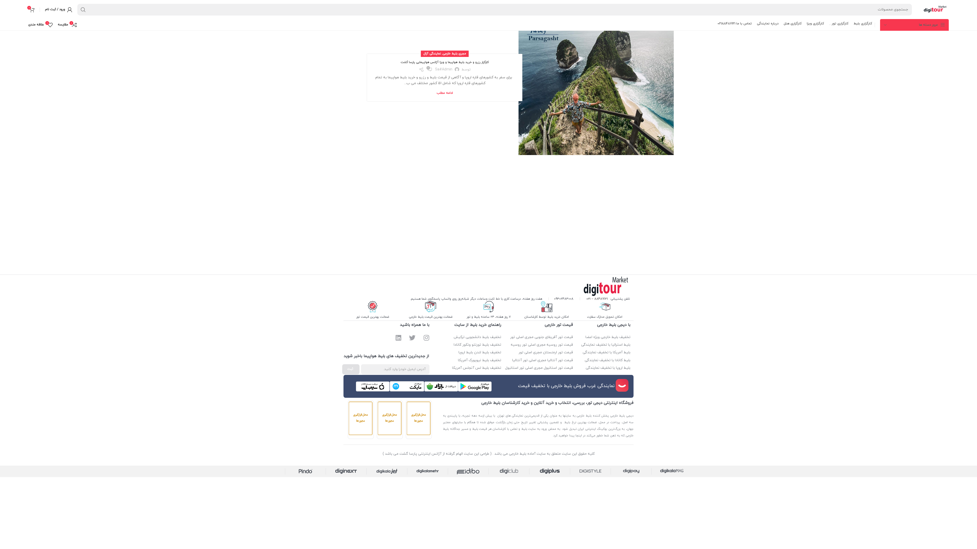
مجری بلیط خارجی (454, 54)
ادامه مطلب (445, 93)
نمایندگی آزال (432, 54)
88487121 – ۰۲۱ (597, 299)
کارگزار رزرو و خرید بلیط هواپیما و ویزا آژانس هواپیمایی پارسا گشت (445, 62)
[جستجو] (83, 10)
